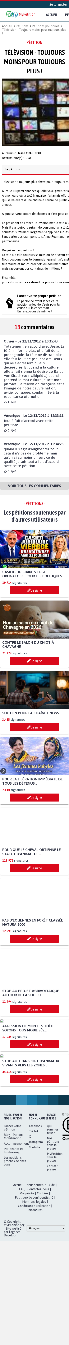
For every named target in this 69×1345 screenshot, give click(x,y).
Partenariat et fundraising (13, 1224)
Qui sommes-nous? (53, 1203)
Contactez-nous (38, 1263)
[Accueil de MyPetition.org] (21, 14)
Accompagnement (16, 1217)
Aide (51, 1259)
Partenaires (35, 1284)
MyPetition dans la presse (54, 1231)
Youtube (34, 1221)
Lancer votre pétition (12, 1201)
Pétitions (22, 26)
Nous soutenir (36, 1259)
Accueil (52, 15)
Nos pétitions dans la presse (53, 1217)
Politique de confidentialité (34, 1271)
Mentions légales (34, 1275)
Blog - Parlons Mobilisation (13, 1210)
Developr (10, 1309)
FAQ (22, 1263)
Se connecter (58, 4)
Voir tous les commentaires (34, 489)
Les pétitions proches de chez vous (15, 1235)
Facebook (35, 1200)
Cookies (42, 1267)
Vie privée (27, 1267)
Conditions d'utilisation (34, 1280)
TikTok (34, 1205)
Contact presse (52, 1241)
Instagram (36, 1216)
